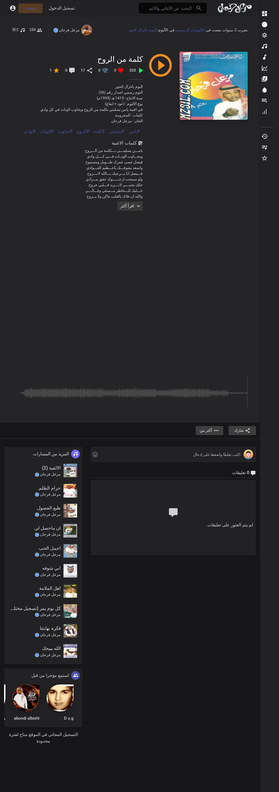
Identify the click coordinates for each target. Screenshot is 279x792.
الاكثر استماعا (264, 46)
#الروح (83, 131)
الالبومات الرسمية (190, 29)
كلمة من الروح (120, 59)
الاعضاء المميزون (264, 111)
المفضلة (264, 158)
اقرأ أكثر (127, 206)
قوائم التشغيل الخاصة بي (264, 147)
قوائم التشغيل (264, 100)
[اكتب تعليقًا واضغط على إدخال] (173, 454)
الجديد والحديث (264, 57)
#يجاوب (65, 131)
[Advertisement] (130, 249)
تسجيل (31, 8)
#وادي (29, 131)
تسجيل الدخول (61, 8)
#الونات (47, 131)
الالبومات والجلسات (264, 78)
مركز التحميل (264, 24)
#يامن (134, 131)
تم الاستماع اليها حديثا (264, 136)
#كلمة (99, 131)
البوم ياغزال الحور (142, 29)
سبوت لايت (264, 89)
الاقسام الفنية (264, 35)
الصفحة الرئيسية (264, 13)
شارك (239, 430)
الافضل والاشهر (264, 68)
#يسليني (116, 131)
